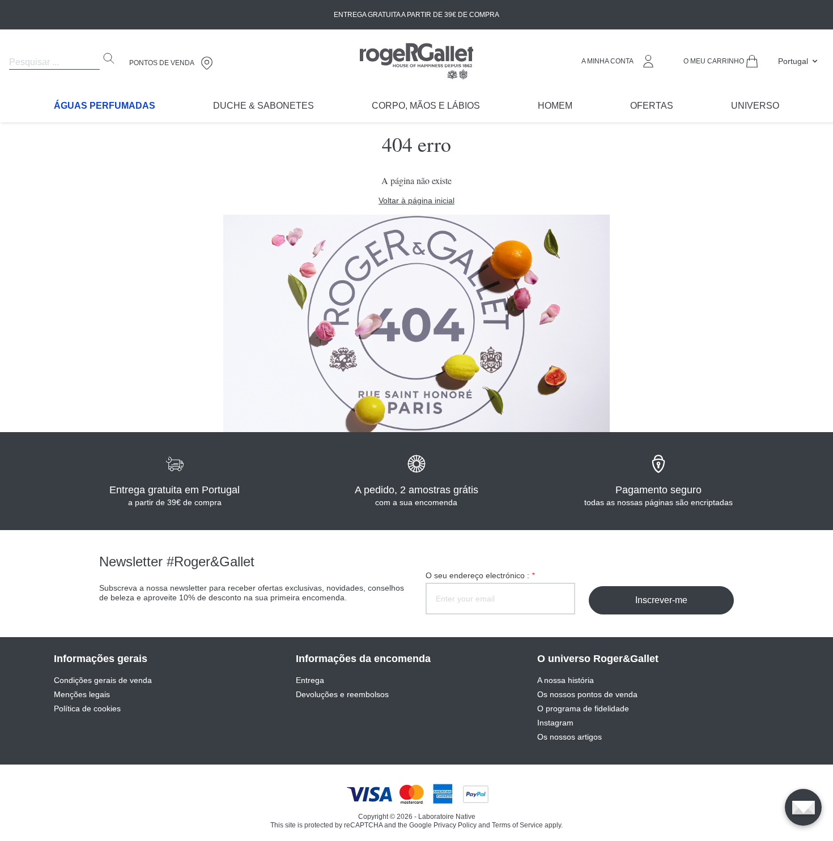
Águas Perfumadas (104, 105)
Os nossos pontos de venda (587, 694)
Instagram (555, 722)
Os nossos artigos (569, 736)
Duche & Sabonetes (263, 105)
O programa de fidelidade (583, 708)
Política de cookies (87, 708)
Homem (555, 105)
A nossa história (565, 680)
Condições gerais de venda (103, 680)
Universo (755, 105)
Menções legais (82, 694)
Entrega (310, 680)
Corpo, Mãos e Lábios (426, 105)
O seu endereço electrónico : (480, 575)
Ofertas (651, 105)
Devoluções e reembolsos (342, 694)
